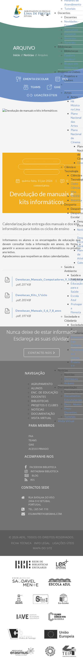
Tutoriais (70, 8)
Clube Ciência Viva (75, 187)
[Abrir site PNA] (50, 651)
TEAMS (35, 87)
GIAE (31, 444)
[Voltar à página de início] (31, 14)
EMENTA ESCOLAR (36, 79)
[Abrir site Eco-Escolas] (63, 598)
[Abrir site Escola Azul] (60, 581)
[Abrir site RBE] (31, 564)
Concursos (71, 29)
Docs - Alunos (73, 404)
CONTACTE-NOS (40, 353)
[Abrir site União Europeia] (59, 633)
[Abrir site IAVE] (28, 616)
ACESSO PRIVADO (39, 449)
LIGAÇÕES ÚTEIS (45, 95)
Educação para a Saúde (77, 287)
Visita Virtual (66, 421)
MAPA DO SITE (42, 548)
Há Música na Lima (75, 105)
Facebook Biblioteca (43, 467)
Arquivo (69, 383)
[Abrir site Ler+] (62, 564)
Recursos (70, 38)
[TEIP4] (69, 651)
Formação (70, 34)
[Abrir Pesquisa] (42, 14)
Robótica (76, 200)
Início (16, 55)
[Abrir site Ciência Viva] (56, 616)
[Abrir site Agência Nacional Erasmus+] (22, 651)
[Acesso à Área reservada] (47, 14)
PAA (31, 436)
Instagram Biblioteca (44, 471)
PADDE (75, 196)
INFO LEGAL (42, 543)
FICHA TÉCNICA (21, 543)
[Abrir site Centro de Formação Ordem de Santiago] (23, 633)
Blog (35, 475)
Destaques (71, 379)
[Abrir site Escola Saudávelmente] (25, 581)
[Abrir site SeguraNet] (19, 598)
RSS (32, 480)
